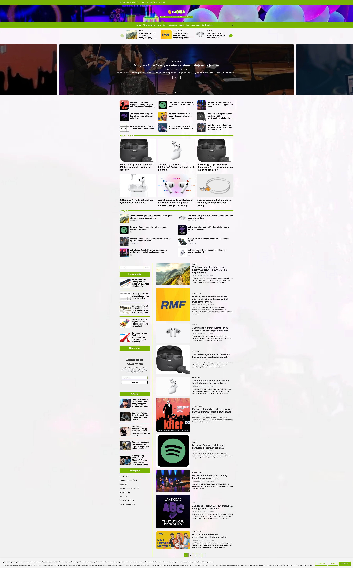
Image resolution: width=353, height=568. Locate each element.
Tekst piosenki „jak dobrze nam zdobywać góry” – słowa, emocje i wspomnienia (147, 37)
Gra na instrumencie (170, 25)
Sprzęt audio (195, 25)
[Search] (232, 25)
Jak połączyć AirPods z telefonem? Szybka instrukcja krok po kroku (176, 167)
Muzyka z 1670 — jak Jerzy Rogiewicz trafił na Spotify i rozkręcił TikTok (220, 127)
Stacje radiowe (207, 25)
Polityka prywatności (140, 2)
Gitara (159, 25)
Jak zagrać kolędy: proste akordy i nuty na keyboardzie (141, 296)
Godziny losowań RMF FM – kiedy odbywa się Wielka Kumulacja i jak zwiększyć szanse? (181, 37)
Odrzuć (333, 563)
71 (199, 555)
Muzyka (181, 25)
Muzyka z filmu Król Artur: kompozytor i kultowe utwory (176, 65)
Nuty (188, 25)
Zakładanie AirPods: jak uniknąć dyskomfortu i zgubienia (136, 201)
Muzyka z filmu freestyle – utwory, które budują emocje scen (220, 104)
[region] (176, 563)
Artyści (138, 25)
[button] (231, 35)
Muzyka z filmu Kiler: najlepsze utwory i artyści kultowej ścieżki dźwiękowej (142, 104)
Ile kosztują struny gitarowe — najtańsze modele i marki (142, 127)
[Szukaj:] (132, 267)
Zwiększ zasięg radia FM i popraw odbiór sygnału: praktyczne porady (214, 203)
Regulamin (154, 2)
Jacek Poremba (174, 69)
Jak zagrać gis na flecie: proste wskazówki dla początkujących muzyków (139, 337)
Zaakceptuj (344, 563)
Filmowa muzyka (149, 25)
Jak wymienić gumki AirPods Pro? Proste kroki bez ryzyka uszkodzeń (216, 36)
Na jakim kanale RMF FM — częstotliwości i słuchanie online (181, 116)
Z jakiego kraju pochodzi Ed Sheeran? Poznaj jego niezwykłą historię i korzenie (140, 460)
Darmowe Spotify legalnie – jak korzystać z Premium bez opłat (181, 104)
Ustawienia (321, 563)
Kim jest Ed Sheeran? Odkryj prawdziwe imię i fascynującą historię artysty (141, 430)
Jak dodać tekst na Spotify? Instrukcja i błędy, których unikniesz (142, 116)
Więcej (176, 77)
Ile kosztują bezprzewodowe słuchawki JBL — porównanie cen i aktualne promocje (220, 117)
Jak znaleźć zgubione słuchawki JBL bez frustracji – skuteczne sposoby (136, 167)
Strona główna (125, 2)
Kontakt (162, 2)
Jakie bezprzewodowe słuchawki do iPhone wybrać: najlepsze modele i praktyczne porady (175, 203)
